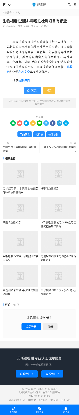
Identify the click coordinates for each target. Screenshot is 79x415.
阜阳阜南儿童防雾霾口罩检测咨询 (19, 148)
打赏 (49, 90)
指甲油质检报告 (50, 188)
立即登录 (31, 326)
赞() (45, 26)
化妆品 (39, 134)
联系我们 (26, 373)
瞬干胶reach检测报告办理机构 (60, 148)
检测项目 (24, 81)
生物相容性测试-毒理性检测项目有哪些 (35, 21)
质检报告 (39, 4)
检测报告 (7, 12)
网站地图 (52, 389)
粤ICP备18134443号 (39, 395)
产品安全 (24, 72)
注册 (50, 326)
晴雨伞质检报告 (12, 222)
